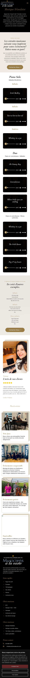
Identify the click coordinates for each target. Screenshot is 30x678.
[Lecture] (6, 98)
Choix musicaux (8, 601)
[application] (15, 99)
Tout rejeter (15, 674)
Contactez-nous (14, 67)
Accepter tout (15, 666)
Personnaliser (15, 670)
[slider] (23, 99)
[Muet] (20, 99)
